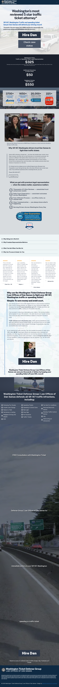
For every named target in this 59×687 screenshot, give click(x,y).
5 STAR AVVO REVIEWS (9, 96)
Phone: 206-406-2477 (14, 172)
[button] (29, 128)
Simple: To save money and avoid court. (25, 300)
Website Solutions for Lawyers (49, 683)
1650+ (23, 93)
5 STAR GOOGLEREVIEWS (22, 96)
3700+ (10, 93)
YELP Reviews (49, 96)
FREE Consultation (19, 455)
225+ (49, 93)
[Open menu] (56, 2)
